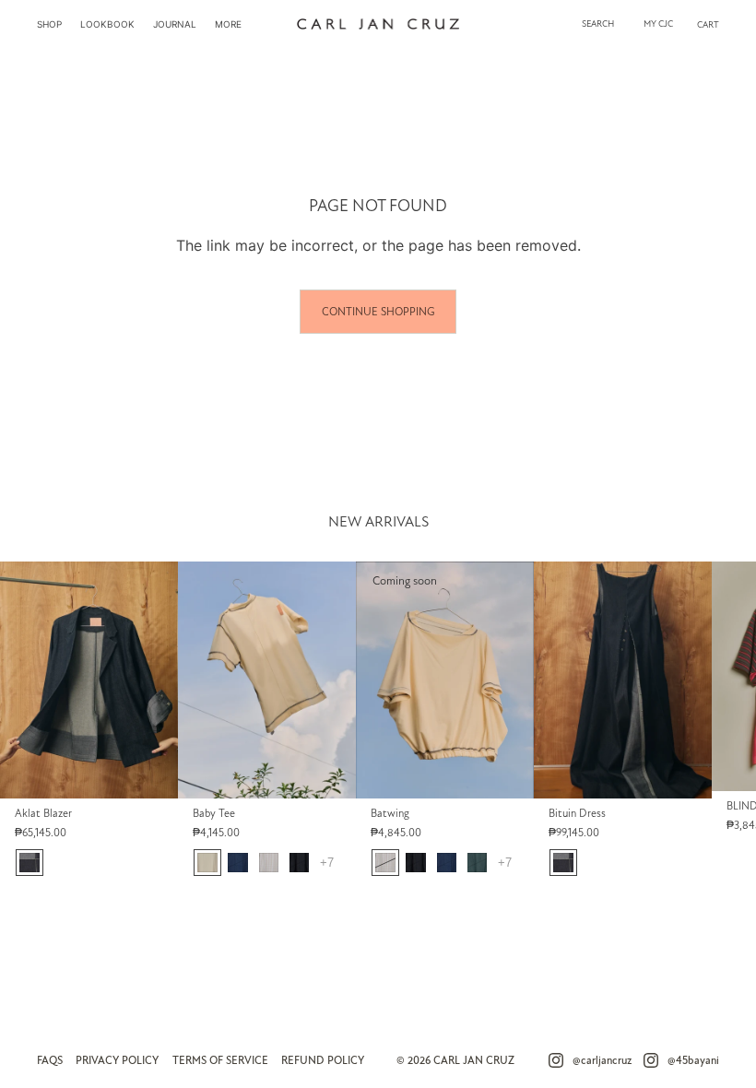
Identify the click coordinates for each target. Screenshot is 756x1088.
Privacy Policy (117, 1060)
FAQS (50, 1060)
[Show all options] (327, 863)
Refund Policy (322, 1060)
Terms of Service (220, 1060)
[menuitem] (49, 24)
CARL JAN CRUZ (473, 1060)
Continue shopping (378, 311)
